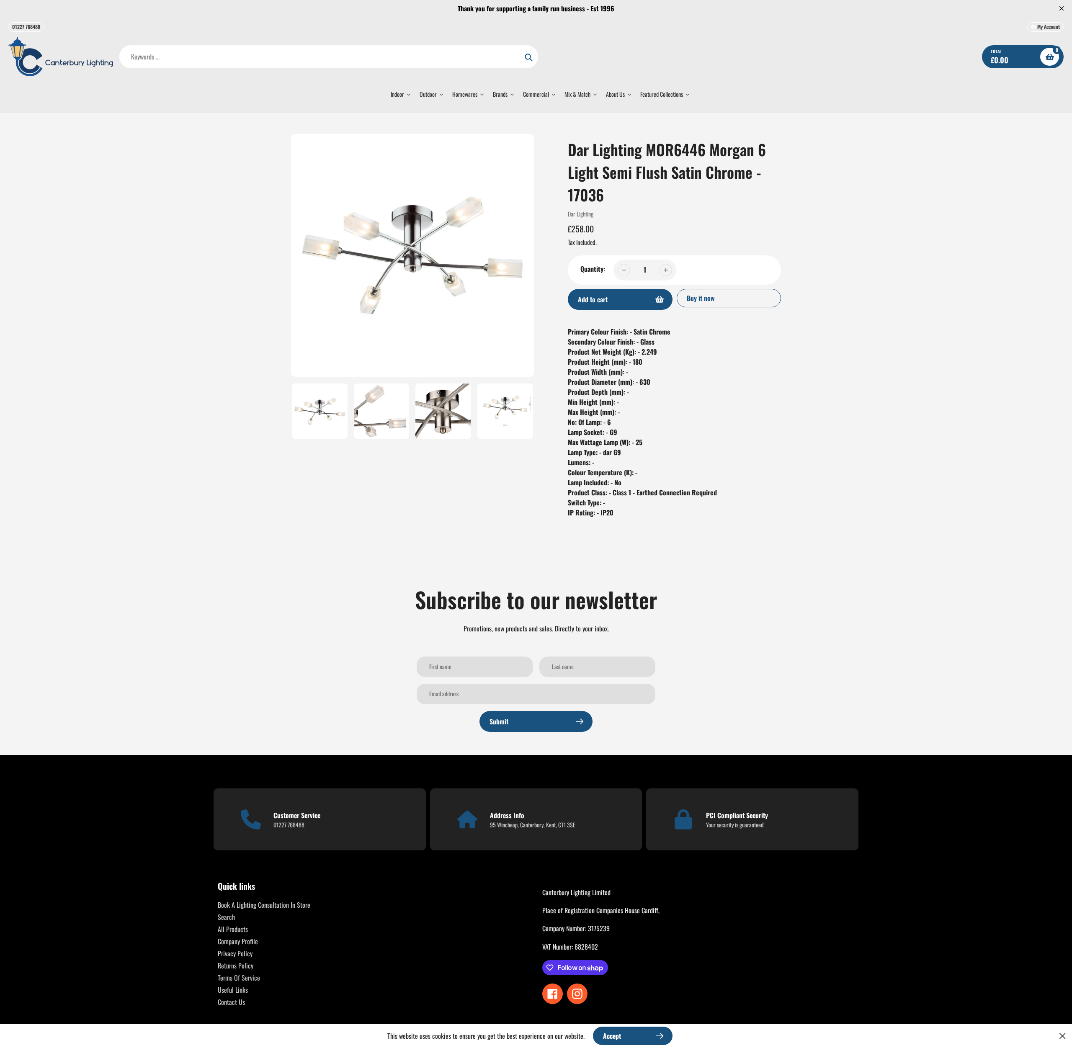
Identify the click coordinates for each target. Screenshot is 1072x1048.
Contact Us (231, 1002)
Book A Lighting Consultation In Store (264, 905)
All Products (233, 929)
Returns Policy (235, 965)
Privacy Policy (235, 953)
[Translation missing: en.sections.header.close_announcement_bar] (1061, 8)
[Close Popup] (1062, 1035)
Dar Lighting (580, 213)
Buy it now (701, 298)
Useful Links (233, 990)
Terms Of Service (239, 978)
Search (226, 917)
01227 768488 (26, 26)
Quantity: (592, 269)
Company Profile (238, 941)
